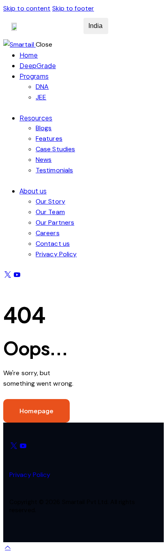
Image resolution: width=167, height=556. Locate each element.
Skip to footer (73, 8)
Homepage (36, 410)
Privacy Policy (29, 474)
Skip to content (27, 8)
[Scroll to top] (7, 547)
